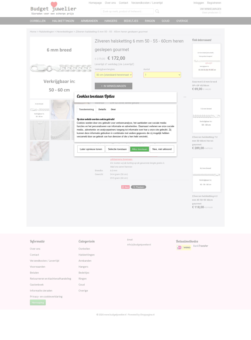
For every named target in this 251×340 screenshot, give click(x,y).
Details (102, 109)
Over (113, 109)
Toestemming (86, 109)
